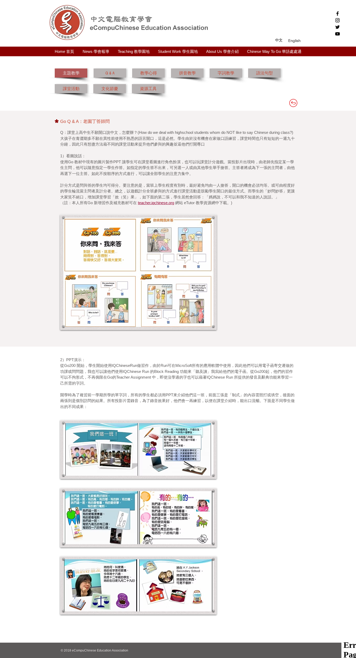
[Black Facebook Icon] (337, 13)
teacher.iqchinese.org (156, 202)
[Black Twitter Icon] (337, 27)
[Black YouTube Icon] (337, 34)
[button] (294, 40)
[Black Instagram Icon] (337, 20)
